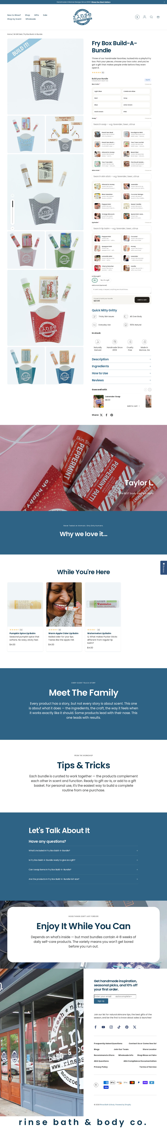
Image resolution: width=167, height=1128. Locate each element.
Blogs (96, 1049)
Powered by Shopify (123, 1105)
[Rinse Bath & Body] (42, 1042)
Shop (27, 15)
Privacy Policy (101, 1067)
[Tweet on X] (101, 415)
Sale (45, 15)
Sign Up (101, 1001)
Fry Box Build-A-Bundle (33, 34)
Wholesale (31, 18)
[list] (46, 212)
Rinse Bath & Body (107, 1105)
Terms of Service (148, 1067)
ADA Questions (101, 1061)
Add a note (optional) (99, 285)
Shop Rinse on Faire (147, 1055)
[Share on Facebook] (106, 415)
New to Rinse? (14, 15)
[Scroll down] (12, 228)
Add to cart (142, 300)
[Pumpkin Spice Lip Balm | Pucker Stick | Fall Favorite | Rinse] (25, 604)
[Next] (149, 389)
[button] (158, 17)
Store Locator (150, 1049)
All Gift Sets (18, 34)
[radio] (107, 91)
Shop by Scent (14, 18)
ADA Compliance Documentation (140, 1061)
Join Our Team (121, 1049)
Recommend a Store (104, 1055)
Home (9, 34)
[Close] (164, 2)
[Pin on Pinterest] (111, 415)
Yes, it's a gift (105, 280)
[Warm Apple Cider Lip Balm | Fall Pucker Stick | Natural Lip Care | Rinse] (64, 604)
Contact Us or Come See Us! (143, 1043)
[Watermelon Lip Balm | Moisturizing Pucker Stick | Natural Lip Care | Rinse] (103, 604)
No (95, 280)
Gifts (36, 15)
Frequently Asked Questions (108, 1043)
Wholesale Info (125, 1055)
